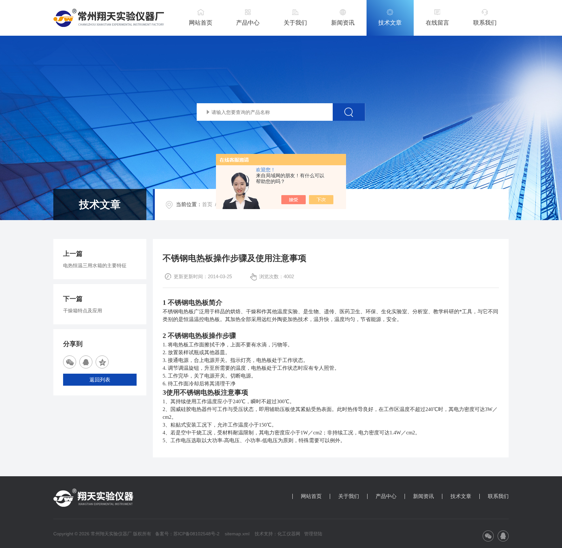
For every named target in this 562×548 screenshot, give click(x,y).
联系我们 (485, 22)
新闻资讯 (343, 22)
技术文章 (390, 22)
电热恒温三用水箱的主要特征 (95, 265)
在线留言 (437, 22)
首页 (207, 204)
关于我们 (295, 22)
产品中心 (248, 22)
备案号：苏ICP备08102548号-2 (187, 533)
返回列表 (99, 379)
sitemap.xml (237, 533)
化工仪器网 (288, 533)
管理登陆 (313, 533)
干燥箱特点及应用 (82, 310)
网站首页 (200, 22)
